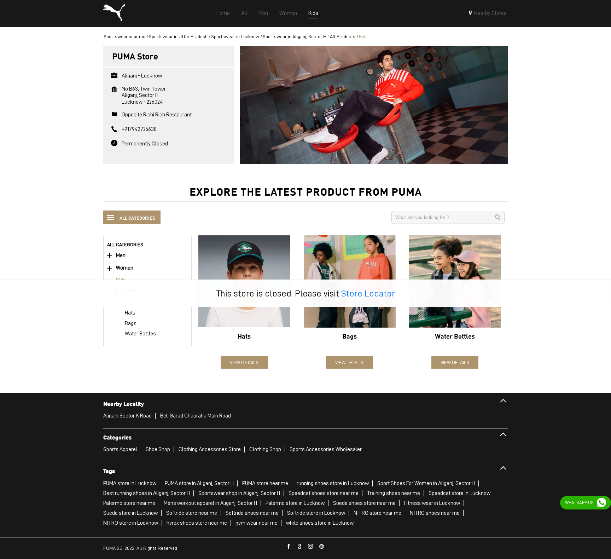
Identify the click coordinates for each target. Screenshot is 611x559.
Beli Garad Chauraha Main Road (195, 416)
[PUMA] (114, 13)
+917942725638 (139, 129)
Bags (130, 323)
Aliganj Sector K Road (127, 416)
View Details (244, 362)
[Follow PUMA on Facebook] (289, 547)
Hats (130, 313)
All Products (342, 36)
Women (124, 268)
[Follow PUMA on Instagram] (311, 547)
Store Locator (368, 293)
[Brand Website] (322, 547)
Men (121, 255)
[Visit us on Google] (300, 547)
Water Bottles (140, 333)
